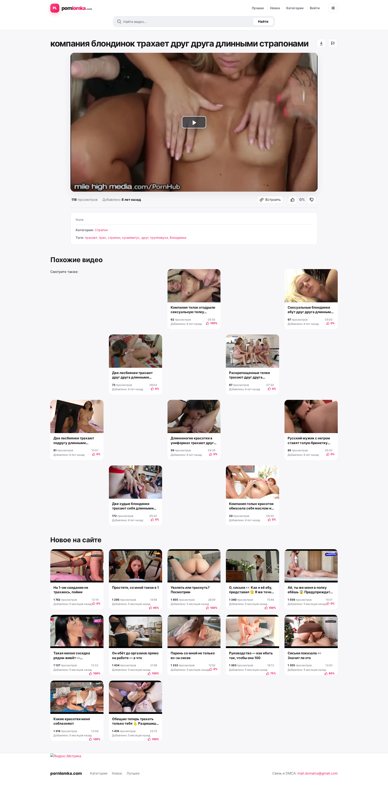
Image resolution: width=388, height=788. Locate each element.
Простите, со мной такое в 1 (135, 587)
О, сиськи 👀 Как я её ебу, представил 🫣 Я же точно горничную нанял (251, 590)
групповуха (159, 237)
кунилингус (131, 237)
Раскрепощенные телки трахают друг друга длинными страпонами (249, 375)
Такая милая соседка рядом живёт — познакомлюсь (71, 655)
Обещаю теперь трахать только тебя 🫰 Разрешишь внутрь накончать (135, 721)
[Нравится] (292, 199)
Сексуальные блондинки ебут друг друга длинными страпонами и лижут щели (310, 309)
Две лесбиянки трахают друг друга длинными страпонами (132, 375)
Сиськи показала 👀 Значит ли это (305, 655)
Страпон (101, 230)
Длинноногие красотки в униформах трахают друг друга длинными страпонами (192, 440)
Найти (263, 21)
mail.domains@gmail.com (318, 773)
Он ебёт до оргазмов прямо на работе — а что (135, 655)
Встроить (273, 199)
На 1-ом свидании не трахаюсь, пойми (70, 589)
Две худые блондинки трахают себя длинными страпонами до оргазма (133, 506)
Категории (295, 8)
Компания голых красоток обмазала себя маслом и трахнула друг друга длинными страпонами (251, 506)
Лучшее (258, 8)
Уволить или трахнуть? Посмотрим (190, 589)
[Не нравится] (311, 199)
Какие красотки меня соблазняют (71, 721)
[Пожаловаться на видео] (332, 43)
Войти (315, 8)
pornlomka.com (66, 773)
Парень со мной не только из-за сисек (193, 655)
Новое (275, 8)
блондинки (178, 237)
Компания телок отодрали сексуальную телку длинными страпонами (193, 309)
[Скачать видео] (321, 43)
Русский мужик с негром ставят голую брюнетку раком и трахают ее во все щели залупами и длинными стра (310, 440)
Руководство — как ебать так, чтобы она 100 (251, 655)
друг (144, 237)
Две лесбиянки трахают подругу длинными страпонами (73, 440)
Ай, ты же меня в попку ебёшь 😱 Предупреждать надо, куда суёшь (310, 590)
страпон (114, 237)
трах (102, 237)
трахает (91, 237)
